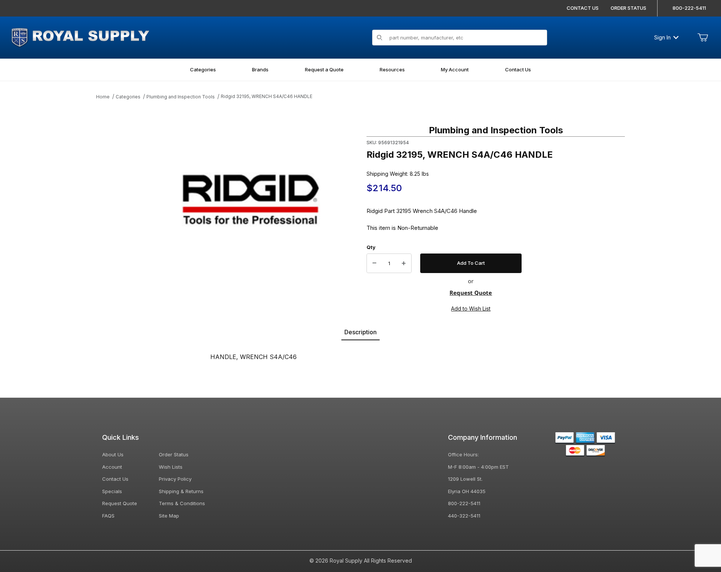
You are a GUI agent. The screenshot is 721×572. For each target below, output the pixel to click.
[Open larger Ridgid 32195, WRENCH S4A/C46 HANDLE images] (251, 199)
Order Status (174, 454)
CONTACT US (583, 8)
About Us (113, 454)
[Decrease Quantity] (374, 263)
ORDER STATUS (628, 8)
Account (112, 467)
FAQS (108, 516)
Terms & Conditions (182, 503)
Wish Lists (171, 467)
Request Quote (470, 292)
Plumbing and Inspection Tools (180, 97)
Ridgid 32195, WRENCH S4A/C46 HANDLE (266, 96)
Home (103, 97)
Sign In (662, 37)
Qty (371, 247)
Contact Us (115, 479)
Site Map (169, 516)
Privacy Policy (175, 479)
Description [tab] (360, 332)
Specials (112, 491)
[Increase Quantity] (403, 263)
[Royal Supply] (80, 36)
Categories (128, 97)
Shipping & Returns (181, 491)
